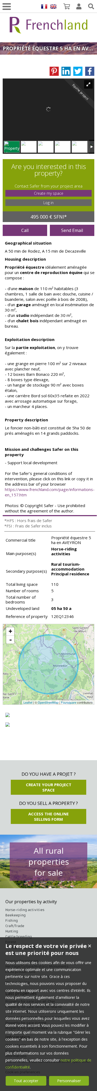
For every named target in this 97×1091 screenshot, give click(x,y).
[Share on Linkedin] (66, 71)
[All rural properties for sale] (48, 30)
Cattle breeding (18, 937)
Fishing (11, 920)
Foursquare (68, 702)
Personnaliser (69, 1080)
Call (25, 230)
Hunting (11, 931)
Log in (48, 202)
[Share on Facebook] (89, 71)
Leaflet (27, 702)
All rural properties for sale (48, 861)
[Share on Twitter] (77, 71)
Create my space (48, 193)
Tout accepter (26, 1080)
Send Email (72, 230)
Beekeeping (15, 915)
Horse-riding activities (24, 910)
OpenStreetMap (48, 702)
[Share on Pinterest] (54, 71)
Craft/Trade (14, 926)
